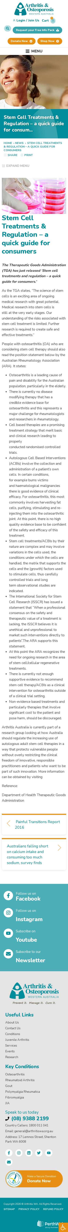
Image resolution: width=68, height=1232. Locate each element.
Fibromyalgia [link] (14, 1097)
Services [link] (11, 1046)
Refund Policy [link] (53, 1209)
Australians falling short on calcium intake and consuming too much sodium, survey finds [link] (27, 854)
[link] (63, 1227)
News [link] (19, 143)
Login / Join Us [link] (28, 20)
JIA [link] (7, 1103)
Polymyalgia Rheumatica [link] (22, 1092)
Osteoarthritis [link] (15, 1074)
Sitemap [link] (9, 1209)
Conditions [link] (12, 1034)
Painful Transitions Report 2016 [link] (37, 824)
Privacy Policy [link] (29, 1209)
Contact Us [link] (12, 1028)
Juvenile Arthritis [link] (17, 1040)
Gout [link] (8, 1086)
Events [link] (10, 1051)
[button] (48, 21)
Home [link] (8, 143)
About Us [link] (12, 1022)
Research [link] (11, 1057)
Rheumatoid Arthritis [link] (20, 1080)
